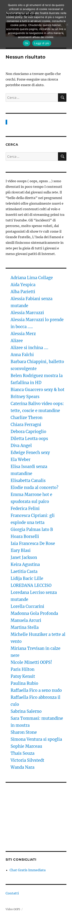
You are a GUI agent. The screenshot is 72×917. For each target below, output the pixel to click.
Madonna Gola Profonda (34, 613)
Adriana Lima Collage (32, 277)
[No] (67, 25)
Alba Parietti (23, 291)
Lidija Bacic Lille (27, 578)
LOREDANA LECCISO (31, 585)
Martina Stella (25, 627)
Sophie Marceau (26, 746)
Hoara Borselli (25, 536)
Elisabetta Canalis (28, 480)
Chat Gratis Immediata (28, 870)
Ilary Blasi (21, 550)
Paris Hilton (22, 669)
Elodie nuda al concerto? (34, 487)
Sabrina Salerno (26, 711)
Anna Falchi (22, 354)
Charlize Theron (26, 417)
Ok (26, 43)
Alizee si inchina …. (29, 347)
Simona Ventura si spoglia (36, 739)
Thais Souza (22, 753)
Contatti (12, 893)
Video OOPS (13, 909)
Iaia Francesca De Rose (33, 543)
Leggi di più (41, 43)
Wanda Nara (22, 767)
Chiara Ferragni (26, 424)
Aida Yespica (23, 284)
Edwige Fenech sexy (30, 452)
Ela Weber (20, 459)
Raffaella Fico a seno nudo (36, 690)
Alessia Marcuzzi (27, 312)
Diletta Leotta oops (29, 438)
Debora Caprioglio (28, 431)
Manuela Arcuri (26, 620)
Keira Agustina (25, 564)
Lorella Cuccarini (27, 606)
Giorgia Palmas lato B (32, 529)
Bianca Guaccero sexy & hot (37, 389)
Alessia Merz (23, 333)
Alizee (17, 340)
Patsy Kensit (23, 676)
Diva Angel (22, 445)
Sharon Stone (24, 732)
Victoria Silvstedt (27, 760)
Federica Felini (25, 508)
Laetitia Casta (24, 571)
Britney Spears (25, 396)
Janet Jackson (24, 557)
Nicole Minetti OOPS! (31, 662)
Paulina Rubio (24, 683)
